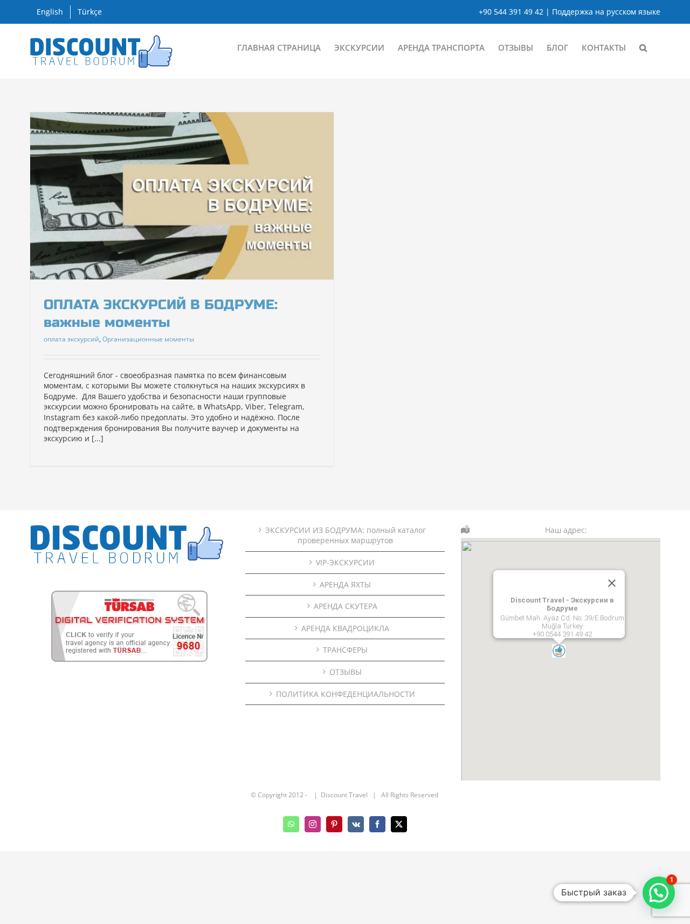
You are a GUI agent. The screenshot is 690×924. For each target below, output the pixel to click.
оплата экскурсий (71, 339)
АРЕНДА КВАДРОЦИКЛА (345, 628)
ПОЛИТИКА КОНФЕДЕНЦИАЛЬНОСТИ (345, 694)
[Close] (612, 583)
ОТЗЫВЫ (345, 672)
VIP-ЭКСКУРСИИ (345, 562)
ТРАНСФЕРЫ (345, 650)
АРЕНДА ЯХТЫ (345, 584)
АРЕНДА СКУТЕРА (345, 606)
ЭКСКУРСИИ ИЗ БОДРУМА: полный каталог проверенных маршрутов (345, 535)
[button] (643, 47)
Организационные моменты (148, 339)
